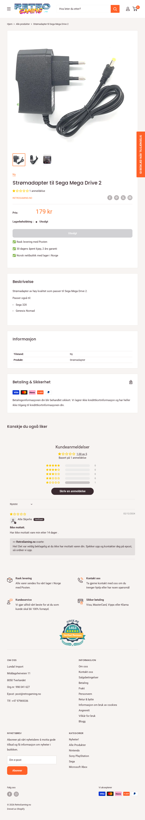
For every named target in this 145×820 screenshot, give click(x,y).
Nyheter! (74, 739)
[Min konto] (128, 9)
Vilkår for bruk (87, 716)
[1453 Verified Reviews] (72, 646)
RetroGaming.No (22, 198)
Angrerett (84, 710)
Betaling (83, 683)
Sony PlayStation (79, 756)
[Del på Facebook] (109, 197)
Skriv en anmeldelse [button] (73, 491)
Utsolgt (72, 233)
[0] (135, 9)
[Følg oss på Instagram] (16, 794)
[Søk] (115, 9)
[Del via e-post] (129, 197)
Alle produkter (23, 24)
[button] (21, 191)
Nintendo (74, 750)
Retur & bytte (86, 699)
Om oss (83, 666)
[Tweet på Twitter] (123, 197)
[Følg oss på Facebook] (9, 794)
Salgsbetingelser (88, 677)
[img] (18, 514)
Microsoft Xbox (78, 767)
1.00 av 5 (82, 454)
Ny (14, 174)
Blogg (82, 721)
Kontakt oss (86, 672)
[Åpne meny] (9, 8)
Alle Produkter (77, 745)
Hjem (9, 24)
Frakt (82, 688)
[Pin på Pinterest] (116, 197)
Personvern (85, 694)
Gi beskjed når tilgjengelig (140, 154)
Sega (72, 761)
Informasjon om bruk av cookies (98, 705)
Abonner (17, 770)
